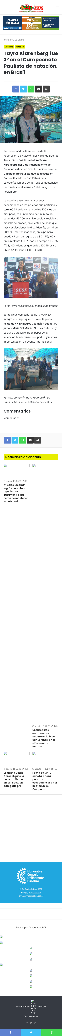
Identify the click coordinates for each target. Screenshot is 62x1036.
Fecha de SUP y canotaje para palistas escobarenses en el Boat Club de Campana (44, 781)
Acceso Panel (31, 1016)
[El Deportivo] (31, 7)
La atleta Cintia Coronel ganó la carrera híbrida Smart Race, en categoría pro (14, 779)
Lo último (19, 39)
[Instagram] (35, 1023)
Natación (20, 47)
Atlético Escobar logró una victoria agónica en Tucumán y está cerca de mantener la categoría (16, 493)
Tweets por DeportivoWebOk (31, 927)
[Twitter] (31, 1023)
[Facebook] (27, 1023)
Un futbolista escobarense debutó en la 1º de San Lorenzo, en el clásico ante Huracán (43, 738)
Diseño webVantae (31, 1006)
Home (9, 39)
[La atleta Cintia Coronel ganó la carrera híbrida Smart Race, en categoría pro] (17, 759)
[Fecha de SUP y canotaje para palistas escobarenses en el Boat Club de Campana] (45, 759)
